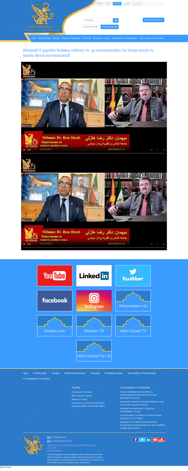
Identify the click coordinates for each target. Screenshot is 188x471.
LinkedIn (148, 440)
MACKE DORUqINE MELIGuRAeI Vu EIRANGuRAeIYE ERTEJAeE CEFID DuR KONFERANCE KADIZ (138, 395)
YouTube (155, 440)
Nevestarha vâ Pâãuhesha (124, 38)
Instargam (161, 440)
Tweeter (142, 440)
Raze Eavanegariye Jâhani (82, 396)
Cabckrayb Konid (109, 27)
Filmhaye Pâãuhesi (71, 38)
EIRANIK (117, 3)
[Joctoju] (116, 20)
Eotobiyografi (44, 38)
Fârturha (87, 38)
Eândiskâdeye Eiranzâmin (82, 392)
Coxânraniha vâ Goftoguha (152, 38)
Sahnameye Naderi (79, 399)
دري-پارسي (136, 3)
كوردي (126, 3)
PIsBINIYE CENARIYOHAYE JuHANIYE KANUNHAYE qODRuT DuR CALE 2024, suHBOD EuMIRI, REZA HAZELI (142, 425)
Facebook (135, 440)
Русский (90, 3)
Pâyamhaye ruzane (101, 38)
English (99, 3)
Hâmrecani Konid (152, 20)
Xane (34, 38)
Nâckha (56, 38)
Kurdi (108, 3)
